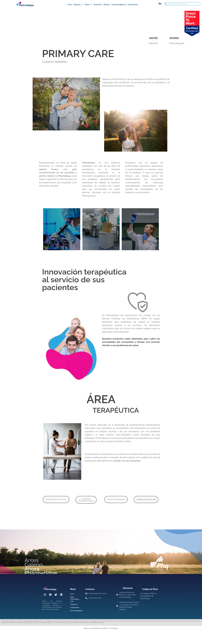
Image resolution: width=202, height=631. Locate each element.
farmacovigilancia (76, 610)
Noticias (106, 5)
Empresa (77, 5)
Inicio (70, 5)
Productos (98, 5)
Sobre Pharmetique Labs (74, 599)
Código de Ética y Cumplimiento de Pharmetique (148, 596)
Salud (87, 5)
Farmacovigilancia (118, 5)
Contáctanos (133, 5)
